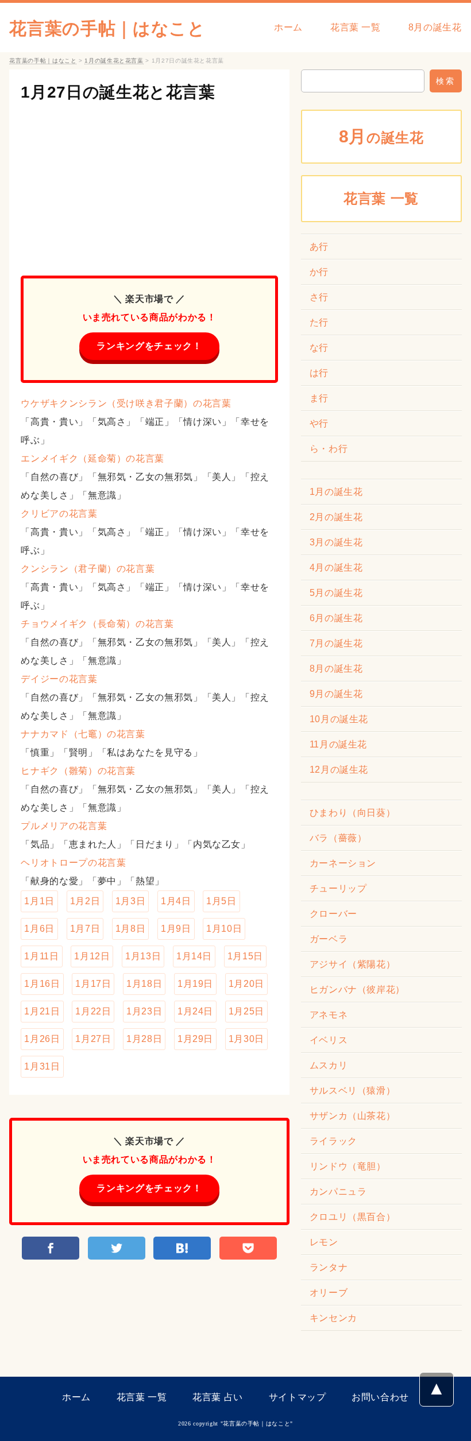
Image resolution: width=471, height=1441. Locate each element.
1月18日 (144, 984)
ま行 (319, 398)
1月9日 (176, 928)
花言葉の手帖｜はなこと (107, 28)
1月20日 (246, 984)
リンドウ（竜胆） (348, 1166)
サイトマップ (297, 1397)
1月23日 (144, 1011)
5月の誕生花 (336, 593)
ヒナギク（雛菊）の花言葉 (78, 771)
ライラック (333, 1141)
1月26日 (42, 1039)
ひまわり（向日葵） (353, 813)
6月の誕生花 (336, 618)
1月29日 (195, 1039)
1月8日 (130, 928)
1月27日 (93, 1039)
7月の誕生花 (336, 643)
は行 (319, 373)
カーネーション (343, 863)
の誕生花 (381, 136)
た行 (319, 322)
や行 (319, 423)
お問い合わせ (380, 1397)
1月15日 (245, 956)
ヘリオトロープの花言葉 (73, 862)
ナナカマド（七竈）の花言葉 (83, 734)
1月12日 (92, 956)
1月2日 (85, 901)
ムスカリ (329, 1065)
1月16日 (42, 984)
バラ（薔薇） (338, 838)
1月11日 (41, 956)
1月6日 (39, 928)
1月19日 (195, 984)
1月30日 (246, 1039)
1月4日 (176, 901)
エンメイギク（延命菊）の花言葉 (92, 458)
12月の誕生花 (339, 769)
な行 (319, 347)
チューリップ (338, 888)
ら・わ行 (329, 449)
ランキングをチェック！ (149, 346)
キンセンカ (333, 1318)
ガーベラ (329, 939)
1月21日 (42, 1011)
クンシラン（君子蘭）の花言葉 (88, 569)
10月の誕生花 (339, 719)
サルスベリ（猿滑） (353, 1090)
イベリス (329, 1040)
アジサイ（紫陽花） (353, 964)
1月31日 (42, 1066)
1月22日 (93, 1011)
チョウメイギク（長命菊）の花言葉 (97, 624)
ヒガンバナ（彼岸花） (357, 989)
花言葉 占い (217, 1397)
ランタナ (329, 1267)
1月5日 (221, 901)
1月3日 (130, 901)
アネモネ (329, 1015)
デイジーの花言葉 (59, 679)
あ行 (319, 246)
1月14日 (194, 956)
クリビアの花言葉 (59, 513)
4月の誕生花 (336, 567)
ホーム (288, 27)
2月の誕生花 (336, 517)
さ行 (319, 297)
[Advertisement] (149, 183)
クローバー (333, 914)
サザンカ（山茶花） (353, 1116)
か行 (319, 272)
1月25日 (246, 1011)
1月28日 (144, 1039)
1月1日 (39, 901)
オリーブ (329, 1292)
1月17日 (93, 984)
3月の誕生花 (336, 542)
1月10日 (224, 928)
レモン (324, 1242)
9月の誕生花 (336, 694)
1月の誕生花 (336, 492)
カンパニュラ (338, 1191)
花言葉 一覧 (355, 27)
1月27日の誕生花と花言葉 (118, 92)
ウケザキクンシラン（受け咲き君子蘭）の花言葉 (126, 403)
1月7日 (85, 928)
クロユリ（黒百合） (353, 1217)
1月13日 (143, 956)
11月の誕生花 (338, 744)
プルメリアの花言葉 (64, 826)
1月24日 (195, 1011)
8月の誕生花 (435, 27)
